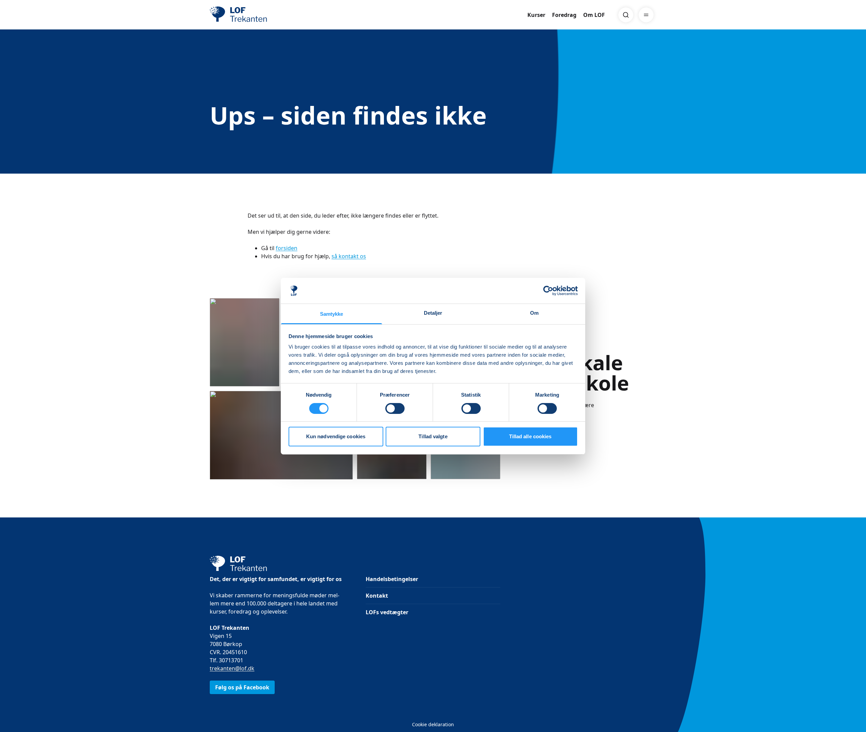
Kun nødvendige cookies (335, 436)
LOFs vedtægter (387, 612)
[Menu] (646, 14)
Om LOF (594, 15)
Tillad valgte (432, 436)
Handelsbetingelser (392, 579)
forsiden (286, 248)
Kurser (536, 15)
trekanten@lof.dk (232, 668)
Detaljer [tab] (433, 313)
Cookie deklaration (433, 724)
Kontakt (377, 595)
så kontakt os (349, 256)
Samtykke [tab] (331, 314)
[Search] (625, 14)
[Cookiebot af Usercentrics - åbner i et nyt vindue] (548, 291)
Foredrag (564, 15)
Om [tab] (534, 313)
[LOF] (259, 15)
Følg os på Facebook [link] (242, 687)
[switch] (395, 408)
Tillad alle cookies (530, 436)
